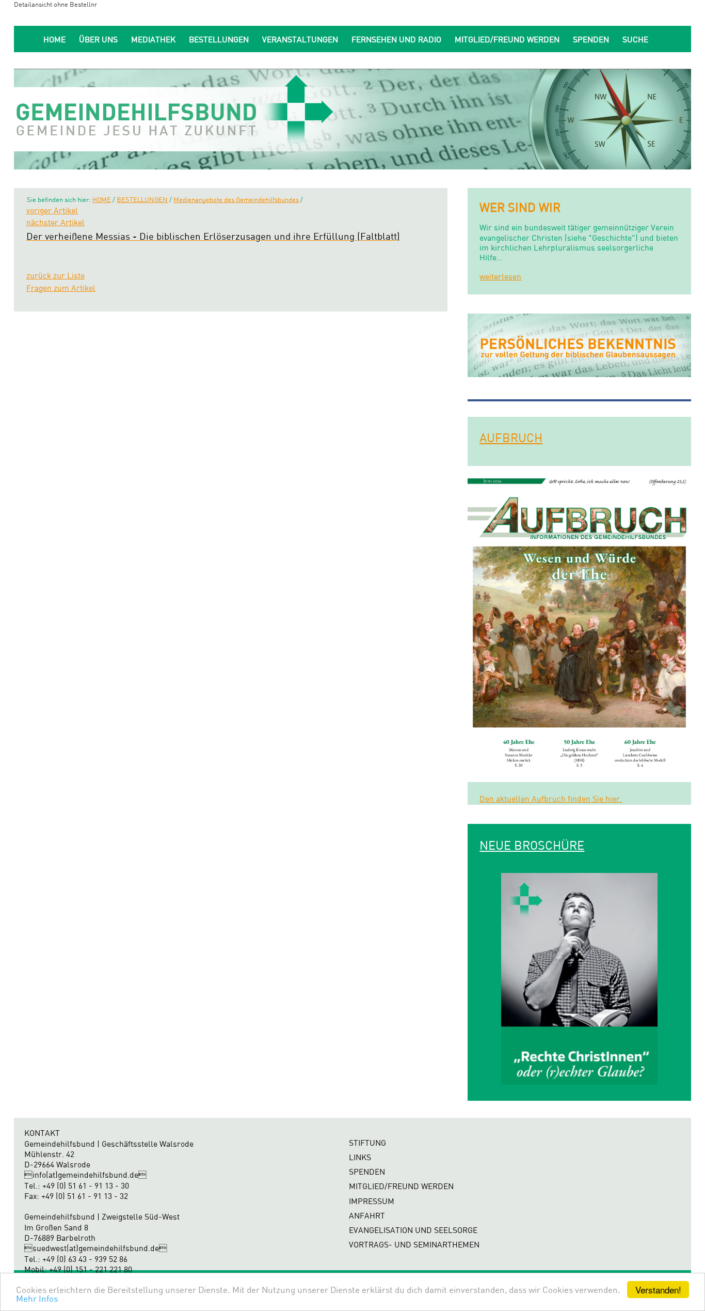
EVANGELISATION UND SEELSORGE (413, 1230)
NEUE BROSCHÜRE (531, 845)
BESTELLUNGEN (219, 39)
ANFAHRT (367, 1216)
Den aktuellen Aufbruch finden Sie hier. (550, 799)
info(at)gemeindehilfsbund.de (85, 1175)
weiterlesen (500, 277)
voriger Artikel (52, 210)
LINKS (360, 1157)
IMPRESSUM (371, 1201)
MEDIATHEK (153, 39)
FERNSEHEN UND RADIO (396, 39)
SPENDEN (591, 39)
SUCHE (635, 39)
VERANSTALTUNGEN (300, 39)
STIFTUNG (367, 1143)
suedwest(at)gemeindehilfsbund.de (95, 1248)
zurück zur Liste (55, 275)
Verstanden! (658, 1289)
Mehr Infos (37, 1298)
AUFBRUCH (510, 437)
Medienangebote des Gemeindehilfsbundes (236, 199)
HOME (54, 39)
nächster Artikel (55, 222)
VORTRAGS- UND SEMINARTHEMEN (414, 1245)
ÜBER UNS (98, 39)
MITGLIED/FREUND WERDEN (507, 39)
